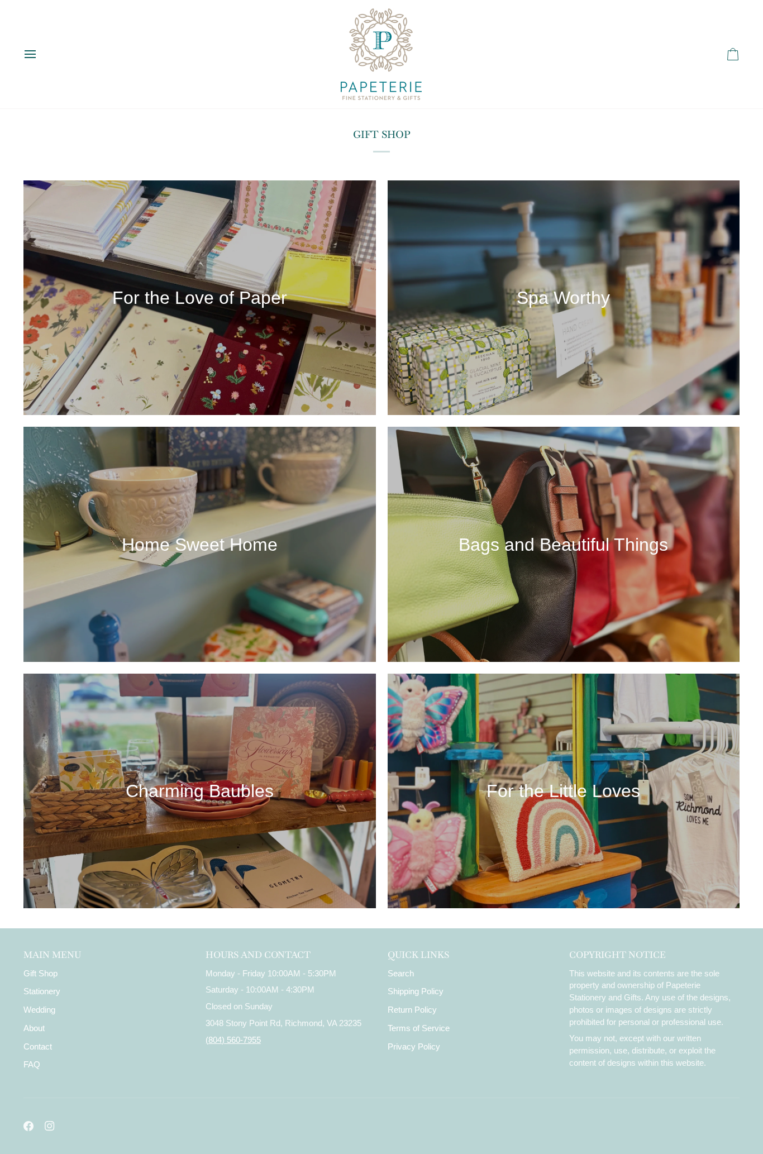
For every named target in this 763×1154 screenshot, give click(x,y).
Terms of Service (419, 1028)
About (34, 1028)
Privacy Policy (414, 1046)
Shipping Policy (416, 991)
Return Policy (412, 1009)
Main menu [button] (52, 955)
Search (401, 973)
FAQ (31, 1064)
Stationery (41, 991)
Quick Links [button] (418, 955)
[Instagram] (50, 1126)
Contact (37, 1046)
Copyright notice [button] (617, 955)
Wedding (39, 1009)
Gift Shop (40, 973)
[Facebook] (28, 1126)
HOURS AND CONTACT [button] (258, 955)
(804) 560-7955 (233, 1040)
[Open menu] (40, 54)
